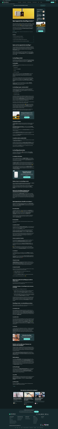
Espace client (42, 416)
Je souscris (52, 2)
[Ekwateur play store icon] (47, 414)
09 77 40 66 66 (48, 0)
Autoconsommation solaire (20, 416)
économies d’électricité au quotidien (17, 231)
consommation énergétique (22, 248)
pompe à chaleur (30, 61)
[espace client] (55, 2)
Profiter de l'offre (43, 5)
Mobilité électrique (27, 416)
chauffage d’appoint (21, 193)
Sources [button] (14, 386)
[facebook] (36, 414)
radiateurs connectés (29, 166)
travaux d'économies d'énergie (27, 370)
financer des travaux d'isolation (17, 378)
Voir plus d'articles (29, 406)
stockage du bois (19, 314)
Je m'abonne (36, 411)
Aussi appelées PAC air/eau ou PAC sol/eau (18, 126)
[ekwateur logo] (5, 2)
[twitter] (37, 414)
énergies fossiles (15, 49)
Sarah (38, 16)
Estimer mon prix (27, 117)
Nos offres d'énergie (12, 416)
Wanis (26, 403)
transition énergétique (22, 98)
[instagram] (38, 414)
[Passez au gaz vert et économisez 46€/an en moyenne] (29, 5)
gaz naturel (17, 90)
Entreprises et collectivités (7, 0)
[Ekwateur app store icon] (43, 414)
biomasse (21, 228)
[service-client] (55, 0)
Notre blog (34, 416)
